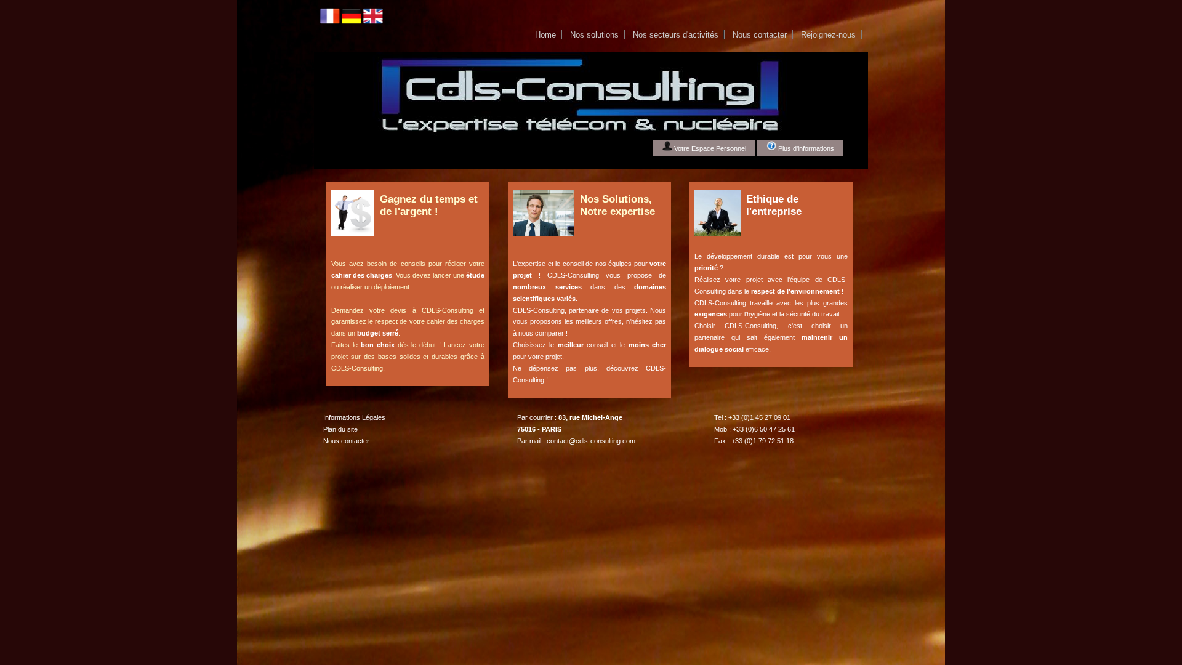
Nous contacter (760, 34)
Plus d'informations (805, 148)
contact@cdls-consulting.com (591, 441)
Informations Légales (354, 417)
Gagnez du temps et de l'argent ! (429, 205)
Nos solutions (594, 34)
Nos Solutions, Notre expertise (617, 205)
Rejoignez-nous (828, 34)
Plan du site (340, 429)
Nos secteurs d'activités (675, 34)
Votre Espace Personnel (709, 148)
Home (545, 34)
